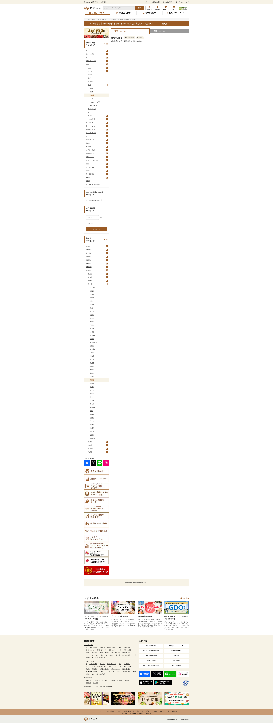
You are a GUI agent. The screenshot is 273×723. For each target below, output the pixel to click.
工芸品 (88, 170)
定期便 (88, 181)
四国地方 (88, 267)
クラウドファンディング (182, 2)
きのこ (90, 116)
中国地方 (88, 263)
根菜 (89, 85)
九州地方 (88, 270)
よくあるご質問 (167, 2)
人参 (91, 88)
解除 (107, 44)
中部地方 (88, 256)
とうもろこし (92, 81)
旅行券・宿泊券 (91, 150)
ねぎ (89, 78)
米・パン (88, 57)
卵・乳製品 (89, 122)
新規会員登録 (156, 2)
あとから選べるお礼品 (93, 184)
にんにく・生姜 (95, 102)
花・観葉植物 (90, 174)
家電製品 (88, 146)
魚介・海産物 (90, 54)
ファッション (90, 167)
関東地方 (88, 253)
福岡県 (90, 274)
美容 (87, 164)
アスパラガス (92, 109)
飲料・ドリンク (91, 129)
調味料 (88, 143)
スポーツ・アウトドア (93, 160)
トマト (90, 71)
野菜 (87, 64)
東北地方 (88, 250)
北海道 (88, 246)
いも (89, 68)
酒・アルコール (91, 126)
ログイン (147, 2)
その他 (88, 177)
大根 (91, 92)
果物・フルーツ (91, 61)
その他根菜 (93, 105)
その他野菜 (91, 119)
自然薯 (92, 95)
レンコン (93, 98)
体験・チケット (91, 153)
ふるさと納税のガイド (150, 8)
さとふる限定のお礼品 (93, 200)
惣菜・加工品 (90, 139)
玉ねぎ (90, 74)
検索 (139, 8)
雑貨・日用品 (90, 157)
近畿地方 (88, 260)
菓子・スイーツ (91, 133)
